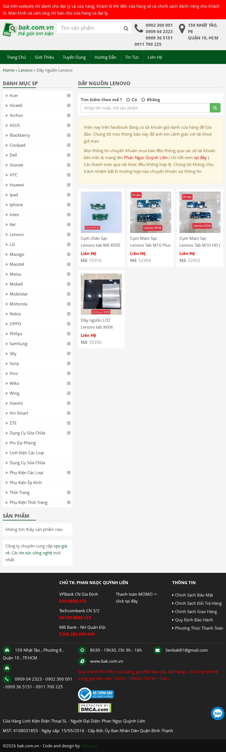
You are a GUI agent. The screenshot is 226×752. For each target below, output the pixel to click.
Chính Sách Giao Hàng (196, 611)
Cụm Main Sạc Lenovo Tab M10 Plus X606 (150, 245)
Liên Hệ (155, 57)
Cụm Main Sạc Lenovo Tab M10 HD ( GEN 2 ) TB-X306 (199, 245)
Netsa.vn (89, 745)
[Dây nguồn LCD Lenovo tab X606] (101, 313)
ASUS (15, 125)
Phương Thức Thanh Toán (199, 628)
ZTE (13, 423)
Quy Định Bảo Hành (194, 619)
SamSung (18, 343)
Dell (13, 155)
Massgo (17, 254)
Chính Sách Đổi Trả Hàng (198, 603)
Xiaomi (16, 403)
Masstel (17, 264)
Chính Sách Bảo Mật (194, 595)
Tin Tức (132, 57)
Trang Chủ (16, 57)
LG (12, 244)
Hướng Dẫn (105, 57)
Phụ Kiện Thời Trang (28, 502)
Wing (14, 393)
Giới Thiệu (44, 57)
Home (8, 70)
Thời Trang (19, 492)
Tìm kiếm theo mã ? (101, 99)
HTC (13, 175)
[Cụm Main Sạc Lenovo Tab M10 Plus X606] (150, 231)
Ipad (14, 194)
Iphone (16, 204)
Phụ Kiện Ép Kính (26, 482)
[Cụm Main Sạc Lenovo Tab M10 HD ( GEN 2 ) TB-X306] (199, 231)
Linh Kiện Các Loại (27, 452)
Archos (16, 115)
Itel (12, 224)
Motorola (18, 304)
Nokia (15, 313)
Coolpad (17, 145)
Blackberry (20, 135)
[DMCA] (94, 711)
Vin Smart (19, 413)
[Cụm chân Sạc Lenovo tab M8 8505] (101, 231)
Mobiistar (19, 294)
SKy (13, 353)
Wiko (14, 383)
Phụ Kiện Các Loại (26, 472)
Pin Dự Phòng (23, 442)
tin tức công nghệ (35, 552)
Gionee (16, 165)
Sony (14, 363)
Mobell (16, 284)
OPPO (15, 323)
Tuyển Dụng (74, 57)
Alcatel (16, 105)
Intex (14, 214)
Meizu (15, 274)
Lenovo (25, 70)
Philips (16, 333)
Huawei (17, 184)
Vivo (14, 373)
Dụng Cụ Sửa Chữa (27, 433)
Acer (14, 95)
